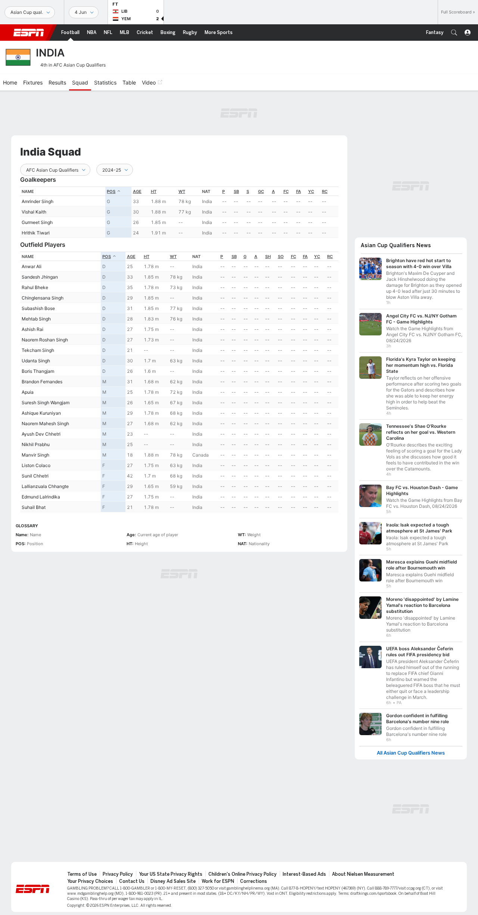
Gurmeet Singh (37, 222)
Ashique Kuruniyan (41, 413)
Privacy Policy (118, 874)
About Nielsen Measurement (363, 874)
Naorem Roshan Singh (45, 340)
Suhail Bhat (34, 507)
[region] (179, 212)
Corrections (253, 881)
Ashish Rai (32, 329)
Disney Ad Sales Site (173, 881)
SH (268, 256)
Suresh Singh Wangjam (45, 402)
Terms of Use (82, 874)
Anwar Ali (31, 266)
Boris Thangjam (38, 371)
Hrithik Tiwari (36, 233)
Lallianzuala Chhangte (45, 486)
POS (111, 191)
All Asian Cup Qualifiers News (411, 753)
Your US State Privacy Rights (170, 874)
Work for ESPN (218, 881)
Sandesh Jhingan (40, 277)
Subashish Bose (38, 308)
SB (236, 191)
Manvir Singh (35, 455)
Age (137, 191)
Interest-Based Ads (304, 874)
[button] (454, 33)
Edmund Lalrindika (41, 497)
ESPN (28, 32)
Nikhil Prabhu (36, 444)
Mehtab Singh (36, 319)
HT (153, 191)
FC (286, 191)
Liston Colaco (36, 465)
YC (311, 191)
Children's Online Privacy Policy (242, 874)
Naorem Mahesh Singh (45, 423)
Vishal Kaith (34, 212)
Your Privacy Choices (90, 881)
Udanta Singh (36, 360)
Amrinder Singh (37, 201)
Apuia (28, 392)
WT (182, 191)
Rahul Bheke (35, 287)
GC (261, 191)
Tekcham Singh (38, 350)
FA (298, 191)
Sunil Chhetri (35, 476)
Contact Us (132, 881)
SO (281, 256)
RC (325, 191)
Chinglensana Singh (42, 298)
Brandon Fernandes (42, 381)
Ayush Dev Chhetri (41, 434)
